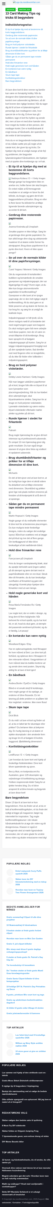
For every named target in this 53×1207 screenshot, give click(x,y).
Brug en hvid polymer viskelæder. (20, 44)
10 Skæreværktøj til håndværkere (22, 925)
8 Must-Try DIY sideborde (13, 1125)
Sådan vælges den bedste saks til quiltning (22, 1120)
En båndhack (11, 72)
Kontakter (17, 1202)
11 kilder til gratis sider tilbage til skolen (25, 1008)
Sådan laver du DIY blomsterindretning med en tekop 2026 (30, 881)
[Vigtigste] (26, 2)
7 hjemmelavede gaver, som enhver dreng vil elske (25, 1136)
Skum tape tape (12, 75)
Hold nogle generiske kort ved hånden (22, 66)
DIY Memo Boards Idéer (13, 1142)
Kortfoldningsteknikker (15, 78)
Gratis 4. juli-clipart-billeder (19, 944)
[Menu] (3, 3)
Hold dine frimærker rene (16, 63)
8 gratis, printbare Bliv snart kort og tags (25, 995)
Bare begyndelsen (13, 81)
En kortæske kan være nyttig (18, 69)
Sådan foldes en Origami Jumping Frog (20, 1131)
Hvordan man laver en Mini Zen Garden (25, 938)
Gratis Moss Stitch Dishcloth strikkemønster (22, 1081)
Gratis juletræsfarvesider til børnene (23, 1013)
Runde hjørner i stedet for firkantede (21, 47)
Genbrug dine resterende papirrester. (21, 35)
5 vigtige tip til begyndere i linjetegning (20, 1086)
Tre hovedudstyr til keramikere (21, 965)
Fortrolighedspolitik (30, 1202)
